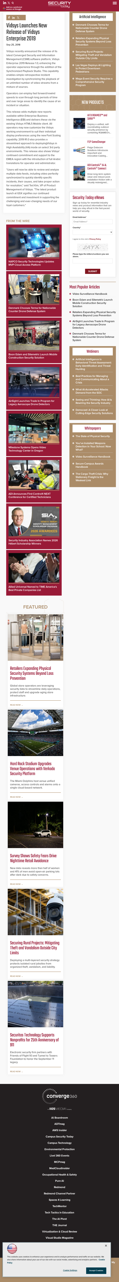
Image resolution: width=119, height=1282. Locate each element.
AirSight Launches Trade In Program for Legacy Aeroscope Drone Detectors (31, 402)
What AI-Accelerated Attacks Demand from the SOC (92, 391)
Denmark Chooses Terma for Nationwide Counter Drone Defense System (32, 309)
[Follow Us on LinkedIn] (5, 3)
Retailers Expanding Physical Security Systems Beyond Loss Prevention (31, 673)
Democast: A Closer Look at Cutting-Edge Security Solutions (94, 411)
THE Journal (59, 1225)
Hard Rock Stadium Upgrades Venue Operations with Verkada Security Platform (32, 768)
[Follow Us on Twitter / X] (9, 3)
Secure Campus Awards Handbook (90, 465)
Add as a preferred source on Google (14, 8)
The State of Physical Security (93, 436)
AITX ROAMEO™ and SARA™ (97, 117)
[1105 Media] (59, 1109)
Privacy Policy (95, 239)
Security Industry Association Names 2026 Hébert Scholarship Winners (33, 542)
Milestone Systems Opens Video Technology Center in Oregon (27, 449)
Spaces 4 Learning (59, 1200)
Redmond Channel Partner (59, 1193)
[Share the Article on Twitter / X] (18, 18)
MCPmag (59, 1162)
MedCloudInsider (59, 1168)
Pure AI (59, 1181)
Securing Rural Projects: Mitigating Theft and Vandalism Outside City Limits (35, 948)
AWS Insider (59, 1130)
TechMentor (60, 1206)
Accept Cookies (96, 1270)
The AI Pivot (59, 1219)
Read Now (15, 705)
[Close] (106, 1245)
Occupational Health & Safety (59, 1174)
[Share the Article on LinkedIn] (13, 18)
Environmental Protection (59, 1149)
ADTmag (59, 1124)
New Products (93, 102)
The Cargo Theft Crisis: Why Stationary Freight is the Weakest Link (92, 477)
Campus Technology (60, 1143)
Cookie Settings (70, 1270)
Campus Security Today (59, 1136)
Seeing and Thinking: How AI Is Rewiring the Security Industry (94, 401)
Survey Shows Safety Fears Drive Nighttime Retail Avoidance (33, 858)
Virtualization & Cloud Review (59, 1231)
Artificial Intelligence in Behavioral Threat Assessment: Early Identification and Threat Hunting (94, 364)
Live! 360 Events (59, 1155)
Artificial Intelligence (92, 17)
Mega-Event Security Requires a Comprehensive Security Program (94, 82)
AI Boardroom (59, 1117)
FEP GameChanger (96, 142)
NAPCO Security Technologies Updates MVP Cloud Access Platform (31, 263)
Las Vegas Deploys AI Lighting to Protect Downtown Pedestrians (93, 68)
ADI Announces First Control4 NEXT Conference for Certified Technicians (30, 495)
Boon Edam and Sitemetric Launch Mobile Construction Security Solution (33, 356)
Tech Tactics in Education (59, 1212)
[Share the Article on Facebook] (8, 18)
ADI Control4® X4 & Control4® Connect (96, 167)
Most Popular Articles (84, 287)
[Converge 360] (59, 1097)
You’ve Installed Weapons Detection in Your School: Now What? (93, 446)
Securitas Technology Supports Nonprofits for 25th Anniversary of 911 (34, 1040)
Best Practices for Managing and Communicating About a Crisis (92, 379)
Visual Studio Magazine (59, 1237)
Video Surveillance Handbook (90, 294)
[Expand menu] (114, 4)
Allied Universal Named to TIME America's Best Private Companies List (33, 588)
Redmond (59, 1187)
